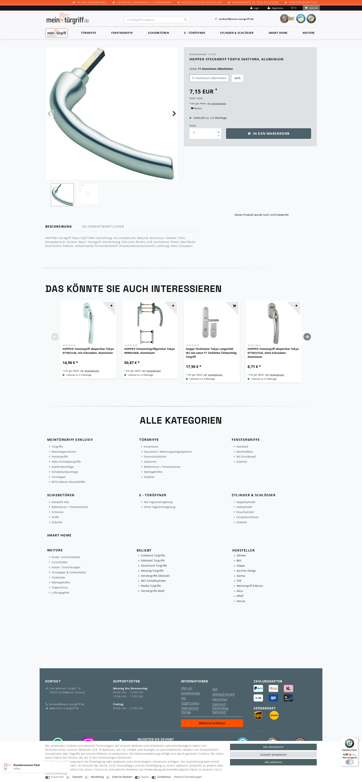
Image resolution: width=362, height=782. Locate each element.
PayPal (145, 777)
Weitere (309, 33)
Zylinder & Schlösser (236, 33)
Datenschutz (219, 699)
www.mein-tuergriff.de (64, 708)
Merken (197, 108)
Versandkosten (218, 103)
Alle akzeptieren (273, 747)
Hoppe (241, 565)
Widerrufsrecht (190, 708)
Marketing (97, 777)
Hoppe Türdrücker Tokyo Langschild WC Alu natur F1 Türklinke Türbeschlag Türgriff (211, 353)
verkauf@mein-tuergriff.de (236, 18)
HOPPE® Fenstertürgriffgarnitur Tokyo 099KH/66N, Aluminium (149, 351)
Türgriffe (88, 33)
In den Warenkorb (270, 133)
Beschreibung (58, 226)
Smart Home (278, 33)
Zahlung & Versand (223, 694)
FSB (239, 580)
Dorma (241, 576)
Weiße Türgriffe (151, 586)
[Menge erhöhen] (218, 131)
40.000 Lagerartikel (92, 2)
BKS (239, 560)
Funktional (164, 777)
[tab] (63, 226)
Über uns (186, 688)
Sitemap (186, 712)
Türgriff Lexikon (190, 703)
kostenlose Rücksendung (202, 2)
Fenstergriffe (122, 33)
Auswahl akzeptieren (273, 754)
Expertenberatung (303, 2)
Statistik (77, 777)
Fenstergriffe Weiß (152, 591)
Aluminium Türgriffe (154, 565)
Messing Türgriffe (152, 570)
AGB (214, 689)
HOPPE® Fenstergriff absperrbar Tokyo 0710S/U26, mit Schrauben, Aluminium (88, 351)
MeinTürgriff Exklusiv (56, 32)
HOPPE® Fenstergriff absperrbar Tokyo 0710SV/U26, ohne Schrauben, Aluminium (273, 353)
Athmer (241, 555)
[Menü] (356, 739)
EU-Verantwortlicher (103, 226)
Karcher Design (246, 570)
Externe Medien (122, 777)
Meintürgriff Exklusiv (250, 586)
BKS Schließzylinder (153, 580)
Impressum (219, 704)
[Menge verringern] (218, 136)
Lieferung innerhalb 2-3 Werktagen (144, 2)
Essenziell (57, 777)
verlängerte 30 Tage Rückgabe (255, 2)
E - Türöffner (194, 33)
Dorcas (241, 601)
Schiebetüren (158, 33)
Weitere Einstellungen (188, 777)
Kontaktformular (190, 693)
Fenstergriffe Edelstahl (155, 576)
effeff (240, 596)
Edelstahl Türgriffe (153, 560)
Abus (240, 591)
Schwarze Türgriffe (153, 555)
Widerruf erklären (212, 723)
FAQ (183, 698)
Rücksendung (220, 708)
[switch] (349, 762)
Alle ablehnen (273, 762)
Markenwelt (219, 712)
